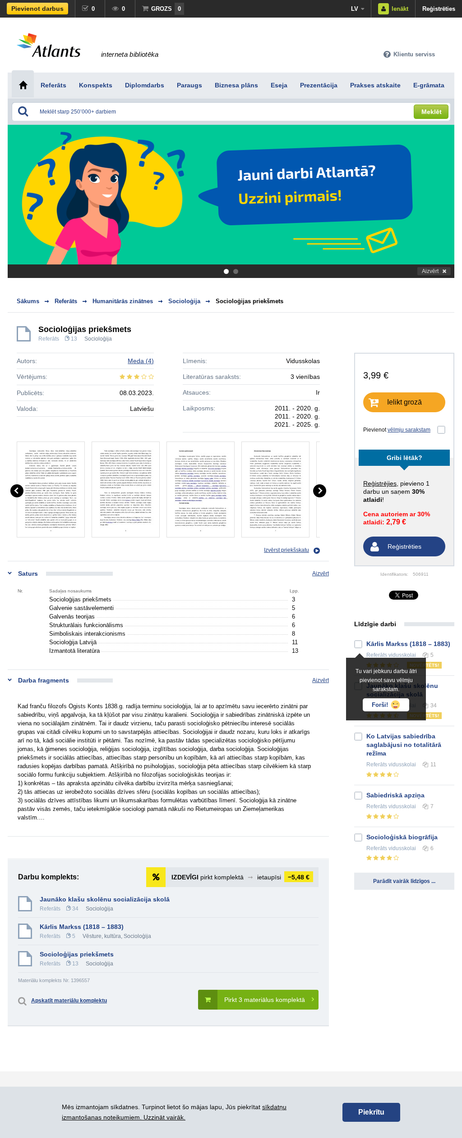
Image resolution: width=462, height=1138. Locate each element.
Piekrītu (371, 1112)
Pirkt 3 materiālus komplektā (264, 999)
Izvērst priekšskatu (286, 550)
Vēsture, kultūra (102, 936)
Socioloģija (98, 339)
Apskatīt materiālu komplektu (69, 1000)
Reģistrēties (438, 8)
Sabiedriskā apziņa (395, 795)
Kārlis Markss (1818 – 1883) (82, 926)
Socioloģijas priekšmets (249, 301)
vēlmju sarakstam (409, 430)
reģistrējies (380, 483)
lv (354, 8)
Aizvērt (430, 271)
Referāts (48, 339)
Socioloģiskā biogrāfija (402, 837)
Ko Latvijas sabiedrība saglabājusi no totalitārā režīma (403, 745)
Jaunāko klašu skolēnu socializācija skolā (105, 899)
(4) (141, 360)
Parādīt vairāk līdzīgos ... (404, 881)
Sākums (28, 301)
